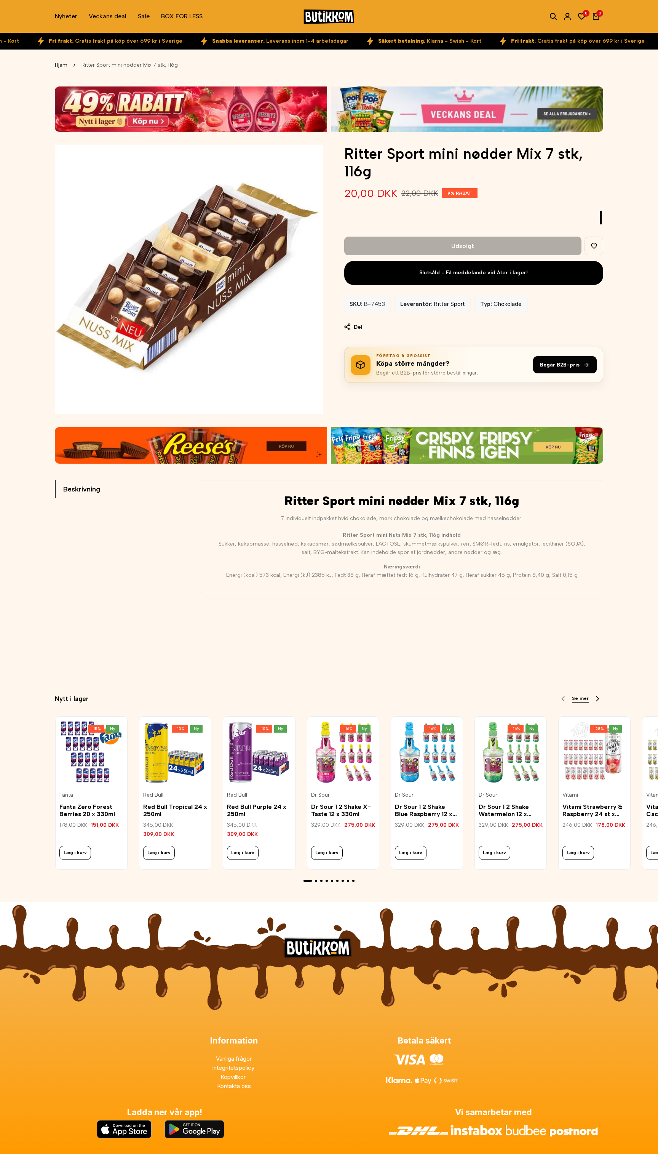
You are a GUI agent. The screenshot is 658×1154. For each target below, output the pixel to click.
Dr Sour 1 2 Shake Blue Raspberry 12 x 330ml (423, 810)
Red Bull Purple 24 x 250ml (256, 810)
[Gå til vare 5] (332, 881)
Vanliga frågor (234, 1058)
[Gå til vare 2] (316, 881)
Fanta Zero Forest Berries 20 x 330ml (87, 810)
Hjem (61, 65)
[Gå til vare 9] (353, 881)
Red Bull (153, 795)
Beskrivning (81, 489)
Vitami (570, 795)
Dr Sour (320, 795)
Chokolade (508, 304)
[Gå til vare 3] (321, 881)
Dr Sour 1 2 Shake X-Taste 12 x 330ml (341, 810)
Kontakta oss (234, 1086)
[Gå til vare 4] (327, 881)
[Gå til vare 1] (307, 881)
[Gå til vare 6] (337, 881)
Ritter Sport (449, 304)
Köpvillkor (233, 1076)
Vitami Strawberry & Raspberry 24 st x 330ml (592, 810)
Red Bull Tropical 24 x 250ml (175, 810)
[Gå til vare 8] (348, 881)
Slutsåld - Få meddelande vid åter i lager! (473, 272)
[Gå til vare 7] (343, 881)
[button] (594, 246)
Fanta (66, 795)
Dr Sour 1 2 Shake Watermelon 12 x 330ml (504, 810)
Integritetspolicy (234, 1067)
